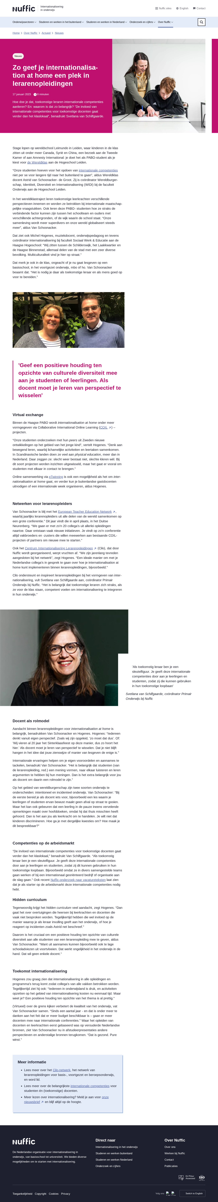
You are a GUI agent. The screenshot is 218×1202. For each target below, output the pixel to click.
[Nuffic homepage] (24, 8)
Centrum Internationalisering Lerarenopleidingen (59, 548)
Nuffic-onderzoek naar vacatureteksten (78, 880)
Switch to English (194, 1193)
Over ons (170, 1147)
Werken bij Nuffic (175, 1153)
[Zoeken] (201, 22)
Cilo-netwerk (61, 1070)
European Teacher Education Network (85, 511)
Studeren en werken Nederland (114, 1159)
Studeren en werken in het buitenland (60, 22)
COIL (104, 427)
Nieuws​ (59, 33)
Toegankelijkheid (22, 1193)
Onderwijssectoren (23, 22)
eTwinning (56, 477)
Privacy (65, 1193)
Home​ (16, 33)
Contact (169, 1159)
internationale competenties (98, 170)
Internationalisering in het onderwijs (117, 1147)
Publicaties (171, 1166)
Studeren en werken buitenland (114, 1153)
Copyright (40, 1193)
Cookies (54, 1193)
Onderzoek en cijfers (141, 22)
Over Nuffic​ (31, 33)
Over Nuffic (164, 22)
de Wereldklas (37, 162)
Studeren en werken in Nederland (105, 22)
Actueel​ (46, 33)
